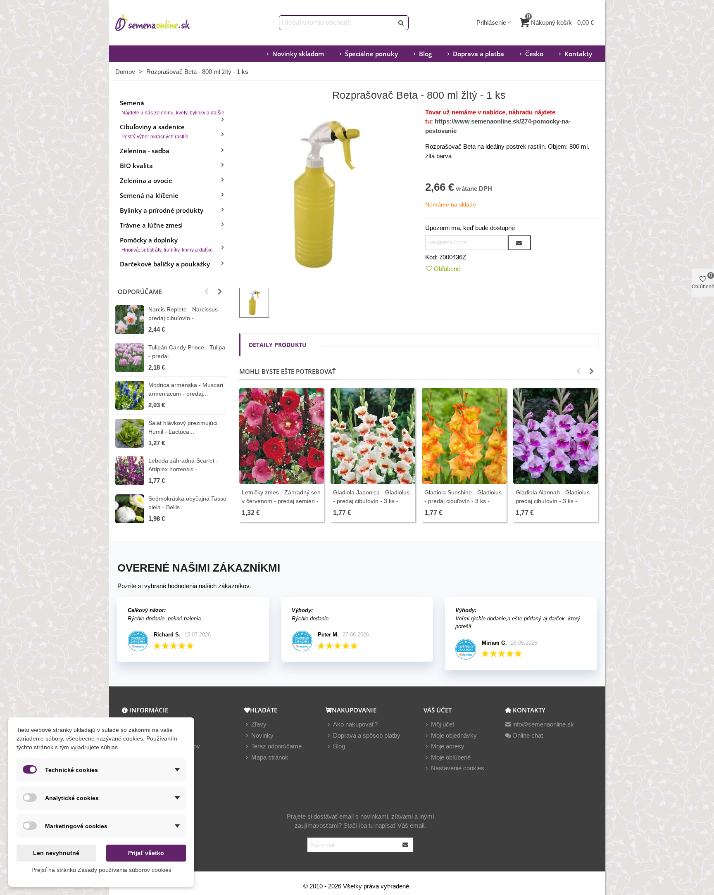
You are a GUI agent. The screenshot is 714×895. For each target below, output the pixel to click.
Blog (425, 54)
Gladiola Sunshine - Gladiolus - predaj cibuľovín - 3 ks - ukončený (463, 501)
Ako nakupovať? (355, 724)
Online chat (527, 735)
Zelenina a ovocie (146, 180)
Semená (172, 107)
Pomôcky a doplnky (166, 244)
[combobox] (337, 23)
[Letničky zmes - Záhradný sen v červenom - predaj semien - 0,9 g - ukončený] (281, 436)
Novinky (262, 735)
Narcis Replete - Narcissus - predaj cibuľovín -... (184, 313)
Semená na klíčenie (149, 195)
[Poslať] (401, 23)
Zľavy (259, 724)
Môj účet (442, 724)
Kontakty (578, 54)
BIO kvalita (136, 165)
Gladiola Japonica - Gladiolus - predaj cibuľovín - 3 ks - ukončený (371, 501)
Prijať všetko (146, 853)
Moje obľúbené (451, 757)
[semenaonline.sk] (164, 22)
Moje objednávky (454, 735)
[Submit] (405, 845)
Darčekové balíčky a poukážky (165, 264)
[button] (206, 291)
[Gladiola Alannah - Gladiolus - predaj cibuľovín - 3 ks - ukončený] (555, 436)
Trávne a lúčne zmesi (151, 225)
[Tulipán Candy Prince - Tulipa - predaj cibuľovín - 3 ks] (129, 357)
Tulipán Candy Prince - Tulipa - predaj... (186, 351)
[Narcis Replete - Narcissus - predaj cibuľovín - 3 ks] (129, 319)
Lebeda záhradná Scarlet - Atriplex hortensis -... (183, 464)
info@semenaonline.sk (543, 724)
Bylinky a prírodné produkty (161, 210)
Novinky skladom (298, 54)
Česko (534, 54)
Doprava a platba (478, 54)
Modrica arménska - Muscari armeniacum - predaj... (185, 389)
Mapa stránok (269, 757)
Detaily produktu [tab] (278, 345)
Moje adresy (447, 746)
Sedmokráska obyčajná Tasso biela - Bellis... (187, 502)
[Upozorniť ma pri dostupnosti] (519, 242)
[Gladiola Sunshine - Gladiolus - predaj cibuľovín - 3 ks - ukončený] (464, 436)
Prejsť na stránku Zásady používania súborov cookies (101, 870)
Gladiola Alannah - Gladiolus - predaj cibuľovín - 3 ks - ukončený (554, 501)
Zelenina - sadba (144, 151)
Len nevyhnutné (56, 853)
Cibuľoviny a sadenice (154, 131)
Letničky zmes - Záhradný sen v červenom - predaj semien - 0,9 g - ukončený (281, 501)
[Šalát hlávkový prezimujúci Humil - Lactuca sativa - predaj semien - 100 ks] (129, 433)
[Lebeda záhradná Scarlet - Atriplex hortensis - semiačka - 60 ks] (129, 470)
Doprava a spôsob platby (366, 735)
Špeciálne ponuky (371, 54)
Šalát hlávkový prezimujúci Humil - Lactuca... (182, 427)
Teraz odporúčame (276, 746)
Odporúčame (140, 291)
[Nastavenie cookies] (427, 768)
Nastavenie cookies (457, 768)
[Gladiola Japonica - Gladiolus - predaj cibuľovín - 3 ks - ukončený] (373, 436)
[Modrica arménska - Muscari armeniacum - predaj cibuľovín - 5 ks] (129, 395)
